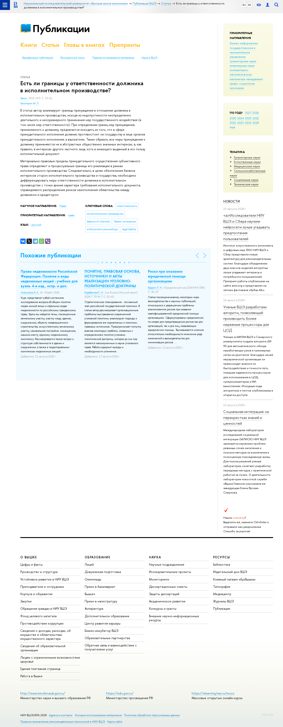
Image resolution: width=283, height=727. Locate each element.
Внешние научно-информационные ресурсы (174, 618)
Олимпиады (93, 579)
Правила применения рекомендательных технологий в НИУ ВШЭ (62, 721)
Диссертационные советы (168, 586)
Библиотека (221, 564)
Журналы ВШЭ (223, 601)
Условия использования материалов (98, 715)
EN (249, 4)
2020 (240, 123)
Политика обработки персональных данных (152, 715)
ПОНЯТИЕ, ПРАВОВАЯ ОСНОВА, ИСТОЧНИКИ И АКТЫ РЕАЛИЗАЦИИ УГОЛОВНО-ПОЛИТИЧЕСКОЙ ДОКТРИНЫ (112, 278)
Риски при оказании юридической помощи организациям (167, 276)
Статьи (50, 45)
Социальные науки (246, 180)
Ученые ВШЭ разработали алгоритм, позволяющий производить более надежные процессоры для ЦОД (246, 318)
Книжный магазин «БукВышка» (234, 579)
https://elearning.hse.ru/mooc (213, 693)
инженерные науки (242, 65)
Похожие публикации (50, 255)
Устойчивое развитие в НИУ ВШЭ (44, 579)
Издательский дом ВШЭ (230, 572)
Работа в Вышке (31, 676)
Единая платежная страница (40, 669)
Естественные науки (247, 162)
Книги (28, 45)
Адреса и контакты (61, 715)
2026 (255, 113)
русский (36, 225)
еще (232, 127)
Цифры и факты (31, 564)
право (234, 83)
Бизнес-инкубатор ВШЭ (102, 631)
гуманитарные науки (243, 61)
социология (247, 83)
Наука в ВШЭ (149, 58)
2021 (233, 123)
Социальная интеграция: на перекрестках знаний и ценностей (246, 417)
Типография (221, 586)
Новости (231, 201)
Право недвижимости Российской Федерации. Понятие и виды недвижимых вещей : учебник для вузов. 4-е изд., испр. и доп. (49, 278)
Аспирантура (94, 608)
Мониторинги (159, 579)
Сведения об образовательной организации (42, 648)
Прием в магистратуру (101, 601)
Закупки (26, 601)
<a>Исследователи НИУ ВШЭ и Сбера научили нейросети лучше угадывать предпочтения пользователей (246, 227)
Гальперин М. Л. (29, 103)
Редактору (267, 714)
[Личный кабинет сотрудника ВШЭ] (267, 5)
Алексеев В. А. (30, 292)
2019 (248, 123)
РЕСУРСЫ (221, 557)
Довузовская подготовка (103, 572)
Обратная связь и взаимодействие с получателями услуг (111, 647)
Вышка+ (90, 594)
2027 (248, 113)
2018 (255, 123)
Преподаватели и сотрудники (42, 586)
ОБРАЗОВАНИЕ (97, 557)
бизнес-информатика (244, 43)
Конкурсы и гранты (162, 608)
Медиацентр (222, 594)
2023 (248, 118)
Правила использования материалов (113, 58)
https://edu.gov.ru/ (120, 693)
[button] (98, 262)
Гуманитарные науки (247, 157)
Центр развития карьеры (102, 623)
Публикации (61, 28)
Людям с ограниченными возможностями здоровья (50, 659)
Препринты (124, 45)
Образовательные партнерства (107, 638)
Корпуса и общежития (36, 594)
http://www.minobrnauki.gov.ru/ (42, 693)
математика (237, 79)
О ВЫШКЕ (28, 557)
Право (62, 206)
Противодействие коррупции (41, 623)
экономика (237, 88)
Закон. (24, 98)
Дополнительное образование (107, 616)
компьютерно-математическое (241, 72)
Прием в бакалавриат (100, 586)
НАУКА (155, 557)
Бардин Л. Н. (155, 287)
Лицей (89, 564)
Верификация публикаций (37, 58)
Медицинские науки (247, 166)
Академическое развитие (167, 601)
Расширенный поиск (72, 58)
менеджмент (254, 79)
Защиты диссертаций (164, 594)
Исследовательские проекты (170, 572)
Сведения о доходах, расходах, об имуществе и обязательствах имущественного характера (45, 635)
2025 (233, 118)
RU (244, 4)
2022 (255, 118)
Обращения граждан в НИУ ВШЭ (43, 608)
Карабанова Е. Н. (93, 292)
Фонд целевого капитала (38, 616)
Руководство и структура (38, 572)
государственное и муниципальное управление (242, 52)
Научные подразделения (166, 564)
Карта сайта (114, 721)
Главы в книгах (84, 45)
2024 (240, 118)
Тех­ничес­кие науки (246, 184)
